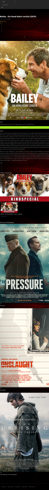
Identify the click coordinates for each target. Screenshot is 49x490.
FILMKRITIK (24, 127)
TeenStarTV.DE (24, 486)
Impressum (4, 486)
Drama (4, 19)
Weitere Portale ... (32, 486)
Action (1, 19)
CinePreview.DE (10, 486)
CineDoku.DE (17, 486)
